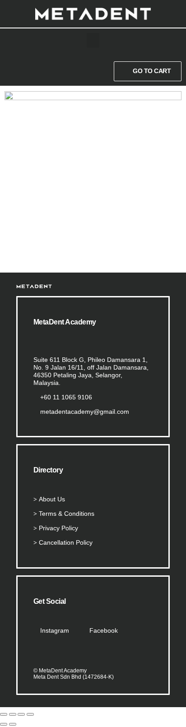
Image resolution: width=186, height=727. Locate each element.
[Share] (21, 714)
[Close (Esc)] (30, 714)
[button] (93, 40)
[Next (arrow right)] (12, 724)
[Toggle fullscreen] (12, 714)
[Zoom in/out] (3, 714)
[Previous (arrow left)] (3, 724)
